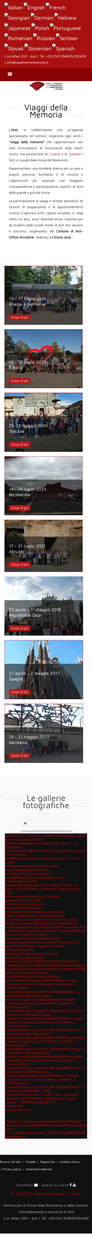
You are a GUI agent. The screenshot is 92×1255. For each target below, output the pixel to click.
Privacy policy (11, 1169)
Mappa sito (47, 1162)
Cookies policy (69, 1162)
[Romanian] (18, 37)
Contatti (30, 1162)
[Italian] (13, 7)
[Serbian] (67, 37)
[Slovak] (14, 47)
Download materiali (39, 1169)
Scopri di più (19, 317)
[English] (34, 7)
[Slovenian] (38, 47)
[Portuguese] (65, 27)
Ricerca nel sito (10, 1162)
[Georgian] (17, 17)
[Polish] (40, 27)
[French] (56, 7)
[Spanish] (63, 47)
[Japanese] (17, 27)
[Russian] (44, 37)
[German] (42, 17)
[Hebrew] (65, 17)
